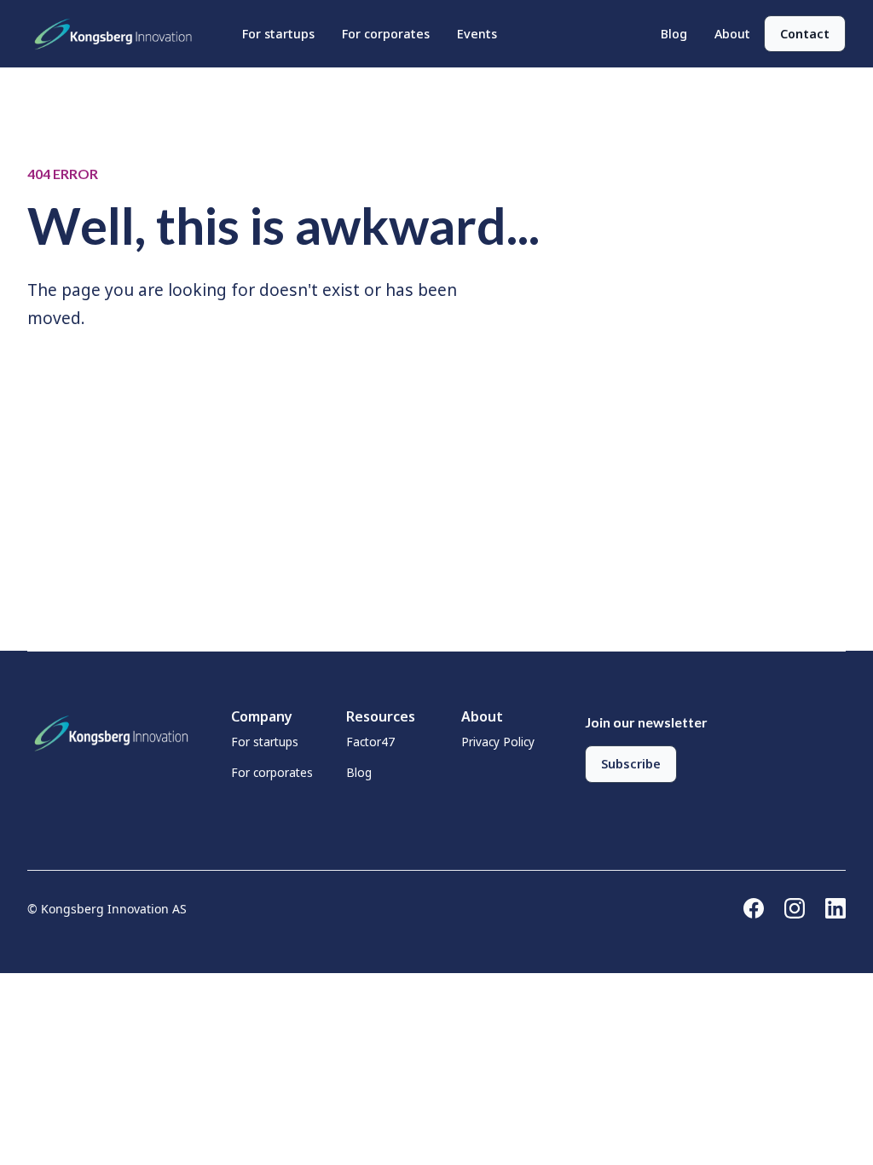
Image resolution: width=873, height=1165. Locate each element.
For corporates (386, 34)
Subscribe (631, 764)
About (732, 34)
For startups (278, 34)
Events (477, 34)
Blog (674, 34)
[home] (117, 34)
